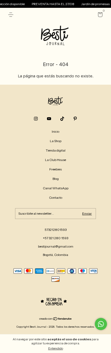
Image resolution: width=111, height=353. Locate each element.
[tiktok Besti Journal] (62, 118)
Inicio (55, 131)
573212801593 (56, 230)
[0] (99, 15)
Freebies (55, 169)
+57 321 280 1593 (55, 238)
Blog (56, 179)
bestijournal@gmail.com (55, 246)
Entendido (55, 348)
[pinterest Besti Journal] (75, 118)
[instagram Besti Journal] (36, 118)
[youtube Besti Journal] (49, 118)
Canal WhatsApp (55, 188)
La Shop (55, 141)
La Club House (55, 160)
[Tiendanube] (55, 319)
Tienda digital (55, 150)
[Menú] (11, 14)
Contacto (55, 198)
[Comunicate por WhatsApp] (101, 324)
